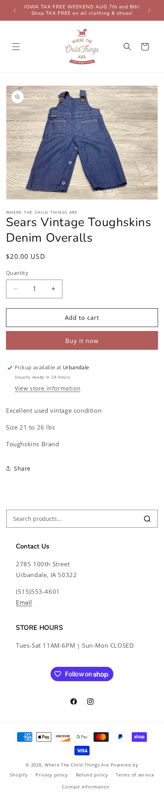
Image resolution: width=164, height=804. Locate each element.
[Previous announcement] (14, 10)
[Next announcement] (149, 10)
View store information (47, 388)
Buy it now (82, 341)
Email (24, 602)
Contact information (85, 787)
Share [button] (22, 468)
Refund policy (92, 775)
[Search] (147, 519)
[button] (16, 46)
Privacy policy (51, 775)
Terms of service (135, 775)
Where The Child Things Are (77, 765)
